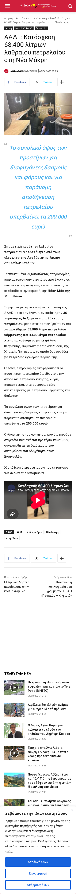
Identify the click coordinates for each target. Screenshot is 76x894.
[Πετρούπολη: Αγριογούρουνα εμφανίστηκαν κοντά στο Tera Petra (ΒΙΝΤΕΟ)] (14, 687)
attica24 (15, 71)
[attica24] (7, 71)
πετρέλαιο (12, 538)
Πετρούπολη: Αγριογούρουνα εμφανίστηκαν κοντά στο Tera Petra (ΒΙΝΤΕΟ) (49, 686)
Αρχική (8, 18)
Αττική (19, 18)
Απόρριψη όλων (38, 885)
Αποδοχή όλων (38, 862)
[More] (61, 82)
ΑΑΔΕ (19, 532)
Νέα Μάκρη (52, 532)
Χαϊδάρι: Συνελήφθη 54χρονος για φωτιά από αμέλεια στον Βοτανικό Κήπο (49, 805)
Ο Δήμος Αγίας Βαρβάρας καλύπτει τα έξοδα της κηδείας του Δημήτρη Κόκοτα (49, 729)
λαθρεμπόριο (34, 532)
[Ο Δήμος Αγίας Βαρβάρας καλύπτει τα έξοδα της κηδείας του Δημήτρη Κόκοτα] (14, 730)
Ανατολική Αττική (36, 18)
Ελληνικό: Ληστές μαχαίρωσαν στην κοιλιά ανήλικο (16, 586)
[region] (38, 850)
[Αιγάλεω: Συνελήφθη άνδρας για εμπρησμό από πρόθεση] (14, 710)
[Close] (71, 809)
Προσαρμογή (38, 873)
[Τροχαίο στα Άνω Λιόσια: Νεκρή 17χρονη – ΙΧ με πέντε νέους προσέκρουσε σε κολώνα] (14, 753)
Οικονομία (41, 28)
